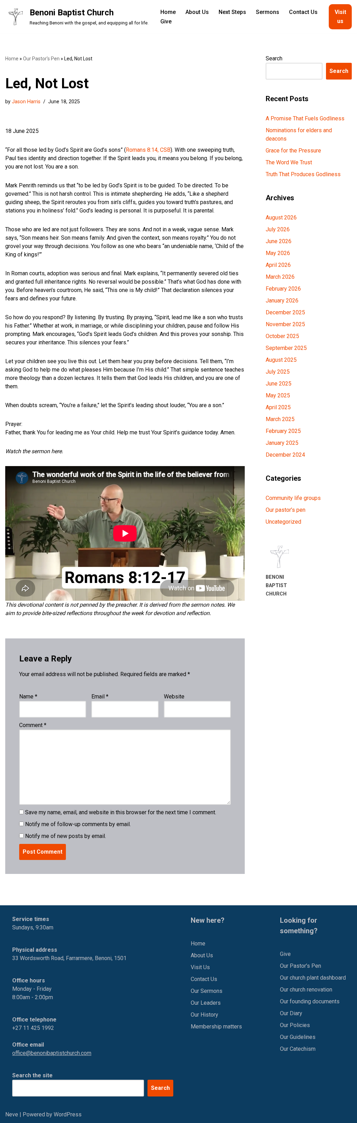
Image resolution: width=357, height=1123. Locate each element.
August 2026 (281, 217)
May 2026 (278, 253)
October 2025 (282, 336)
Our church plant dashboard (313, 977)
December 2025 (285, 312)
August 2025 (281, 360)
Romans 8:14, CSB (148, 150)
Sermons (267, 12)
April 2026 (278, 265)
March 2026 (280, 277)
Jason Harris (26, 102)
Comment (32, 725)
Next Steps (232, 12)
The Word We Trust (289, 162)
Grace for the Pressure (293, 150)
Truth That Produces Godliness (303, 174)
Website (174, 696)
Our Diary (291, 1013)
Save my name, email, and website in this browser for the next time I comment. (120, 812)
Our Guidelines (298, 1037)
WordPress (68, 1114)
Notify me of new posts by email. (65, 836)
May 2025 (278, 395)
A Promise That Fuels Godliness (305, 118)
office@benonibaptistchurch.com (51, 1053)
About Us (197, 12)
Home (168, 12)
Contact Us (303, 12)
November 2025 (285, 324)
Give (166, 21)
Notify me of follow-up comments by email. (78, 824)
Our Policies (295, 1025)
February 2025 (283, 431)
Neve (11, 1114)
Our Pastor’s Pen (41, 58)
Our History (204, 1014)
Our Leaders (206, 1003)
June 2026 (278, 241)
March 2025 (280, 419)
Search (274, 58)
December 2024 (285, 454)
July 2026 (278, 229)
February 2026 (283, 288)
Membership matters (216, 1026)
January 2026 (282, 300)
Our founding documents (310, 1001)
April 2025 (278, 407)
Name (28, 696)
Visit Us (200, 967)
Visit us (340, 16)
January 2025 (282, 443)
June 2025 (278, 383)
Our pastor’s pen (285, 510)
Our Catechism (298, 1049)
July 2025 (278, 371)
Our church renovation (306, 989)
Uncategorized (283, 521)
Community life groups (293, 498)
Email (99, 696)
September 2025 (286, 348)
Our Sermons (206, 991)
